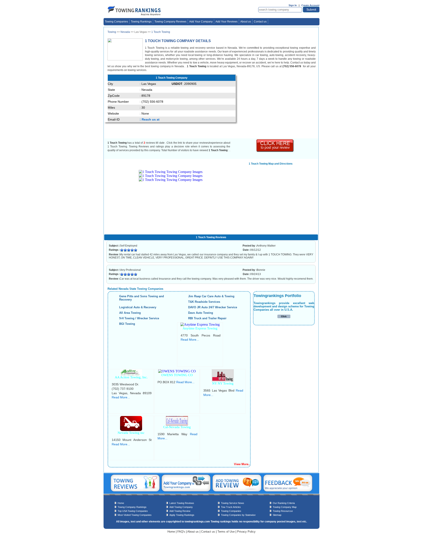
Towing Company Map (285, 507)
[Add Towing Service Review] (237, 490)
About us (245, 21)
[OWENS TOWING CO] (177, 371)
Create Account (310, 5)
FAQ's (181, 531)
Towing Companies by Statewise (238, 515)
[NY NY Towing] (223, 380)
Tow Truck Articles (231, 507)
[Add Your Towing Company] (186, 490)
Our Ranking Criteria (284, 503)
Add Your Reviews (226, 21)
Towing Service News (232, 503)
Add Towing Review (179, 511)
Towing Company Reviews (170, 21)
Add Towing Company (181, 507)
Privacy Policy (246, 531)
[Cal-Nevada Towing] (177, 424)
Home (121, 503)
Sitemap (277, 515)
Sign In (293, 5)
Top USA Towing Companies (133, 511)
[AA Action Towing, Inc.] (131, 374)
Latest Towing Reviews (181, 503)
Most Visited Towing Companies (135, 515)
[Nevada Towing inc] (131, 430)
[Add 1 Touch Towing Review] (275, 151)
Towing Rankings (141, 21)
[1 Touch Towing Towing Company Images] (170, 172)
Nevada (125, 31)
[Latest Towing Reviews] (135, 490)
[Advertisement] (276, 105)
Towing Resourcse (283, 511)
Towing (112, 31)
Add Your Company (201, 21)
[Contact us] (288, 490)
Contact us (260, 21)
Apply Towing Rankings (181, 515)
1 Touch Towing (160, 31)
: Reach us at (150, 119)
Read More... (190, 339)
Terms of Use (226, 531)
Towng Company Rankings (132, 507)
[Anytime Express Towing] (200, 324)
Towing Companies (116, 21)
